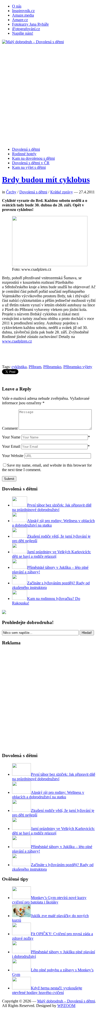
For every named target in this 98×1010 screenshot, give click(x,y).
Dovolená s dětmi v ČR (31, 163)
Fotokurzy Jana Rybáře (30, 24)
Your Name (11, 437)
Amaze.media (23, 15)
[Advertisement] (49, 93)
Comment (10, 428)
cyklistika (19, 367)
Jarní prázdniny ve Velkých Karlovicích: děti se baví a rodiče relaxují (51, 554)
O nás (16, 6)
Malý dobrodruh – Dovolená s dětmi (66, 1001)
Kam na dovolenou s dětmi (33, 158)
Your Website (12, 456)
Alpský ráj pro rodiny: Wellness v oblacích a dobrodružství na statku (48, 794)
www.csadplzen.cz (17, 341)
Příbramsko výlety (77, 367)
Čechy (11, 192)
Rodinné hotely (24, 154)
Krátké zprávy (61, 192)
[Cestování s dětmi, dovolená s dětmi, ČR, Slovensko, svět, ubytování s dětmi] (33, 42)
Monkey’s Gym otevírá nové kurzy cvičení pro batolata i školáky (49, 899)
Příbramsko (52, 367)
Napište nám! (22, 33)
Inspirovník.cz (23, 11)
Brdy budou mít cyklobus (46, 179)
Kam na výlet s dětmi (29, 167)
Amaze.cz (20, 20)
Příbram (35, 367)
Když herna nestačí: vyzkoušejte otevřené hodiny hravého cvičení (47, 990)
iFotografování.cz (26, 29)
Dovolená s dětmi (26, 149)
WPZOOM (66, 1005)
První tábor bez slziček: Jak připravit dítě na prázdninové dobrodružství (51, 507)
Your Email (11, 446)
